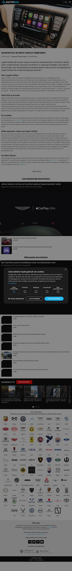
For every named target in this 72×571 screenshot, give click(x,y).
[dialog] (36, 285)
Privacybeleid (12, 283)
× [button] (65, 269)
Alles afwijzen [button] (34, 298)
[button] (16, 299)
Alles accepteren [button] (54, 298)
